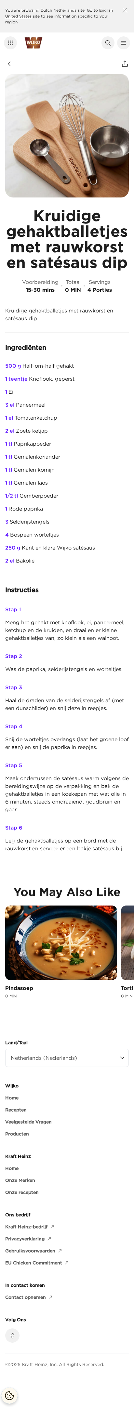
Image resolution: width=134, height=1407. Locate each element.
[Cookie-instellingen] (9, 1396)
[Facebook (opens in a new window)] (12, 1335)
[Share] (125, 64)
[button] (10, 42)
